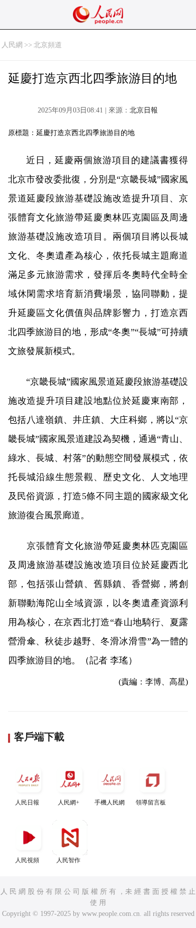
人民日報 (27, 802)
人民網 (12, 45)
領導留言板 (151, 802)
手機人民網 (109, 802)
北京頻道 (48, 45)
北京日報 (144, 110)
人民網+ (68, 802)
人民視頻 (27, 860)
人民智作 (68, 860)
